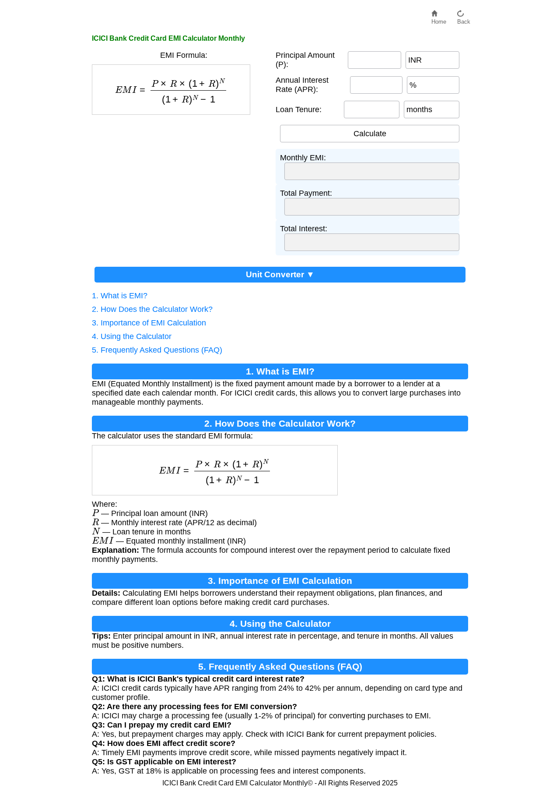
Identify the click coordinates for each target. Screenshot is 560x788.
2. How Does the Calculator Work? (152, 309)
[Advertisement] (179, 180)
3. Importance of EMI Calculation (149, 322)
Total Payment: (306, 193)
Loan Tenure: (299, 109)
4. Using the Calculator (132, 336)
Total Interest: (303, 228)
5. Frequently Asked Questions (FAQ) (157, 350)
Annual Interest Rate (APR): (302, 85)
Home (438, 19)
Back (463, 19)
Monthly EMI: (303, 157)
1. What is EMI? (119, 295)
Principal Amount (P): (305, 60)
